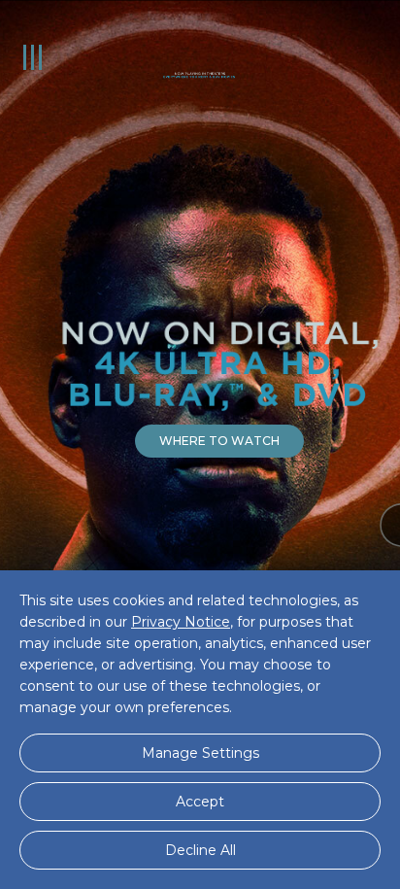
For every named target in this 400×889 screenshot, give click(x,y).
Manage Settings (200, 753)
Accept (200, 801)
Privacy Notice (180, 622)
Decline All (200, 850)
